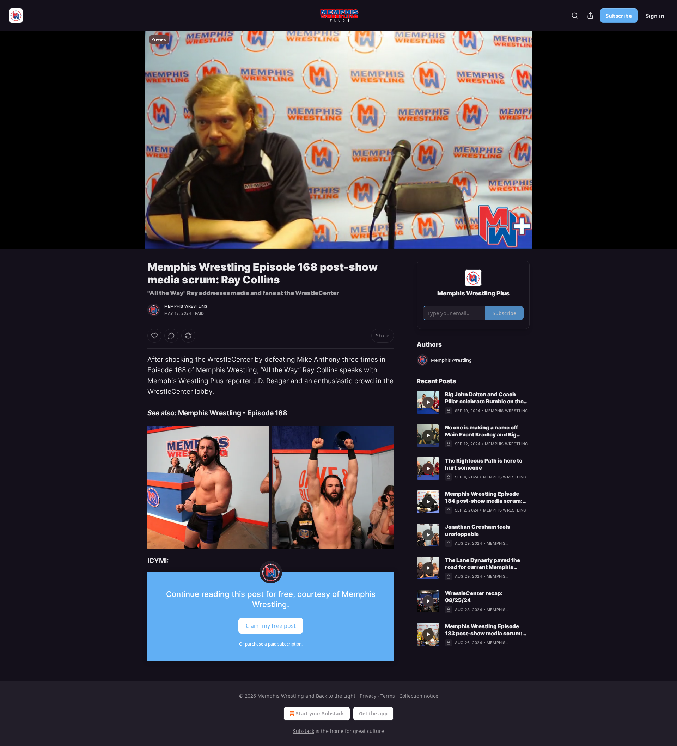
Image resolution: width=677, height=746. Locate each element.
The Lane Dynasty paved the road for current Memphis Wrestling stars (482, 564)
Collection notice (418, 695)
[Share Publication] (590, 15)
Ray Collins (320, 370)
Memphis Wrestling (185, 306)
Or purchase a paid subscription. (271, 644)
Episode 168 (166, 370)
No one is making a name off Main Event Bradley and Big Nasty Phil (481, 431)
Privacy (368, 695)
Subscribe (619, 15)
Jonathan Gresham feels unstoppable (477, 530)
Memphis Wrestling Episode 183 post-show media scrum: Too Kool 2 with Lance (483, 630)
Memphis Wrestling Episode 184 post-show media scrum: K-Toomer (484, 497)
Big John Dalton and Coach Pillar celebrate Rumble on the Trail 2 (484, 398)
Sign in (655, 15)
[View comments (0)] (547, 140)
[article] (473, 402)
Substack (303, 731)
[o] (428, 402)
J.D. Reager (271, 381)
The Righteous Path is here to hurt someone (483, 464)
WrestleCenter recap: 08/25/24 (474, 597)
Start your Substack (320, 713)
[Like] (154, 336)
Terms (387, 695)
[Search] (575, 15)
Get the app (373, 713)
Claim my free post (271, 625)
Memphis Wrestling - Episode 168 (232, 413)
